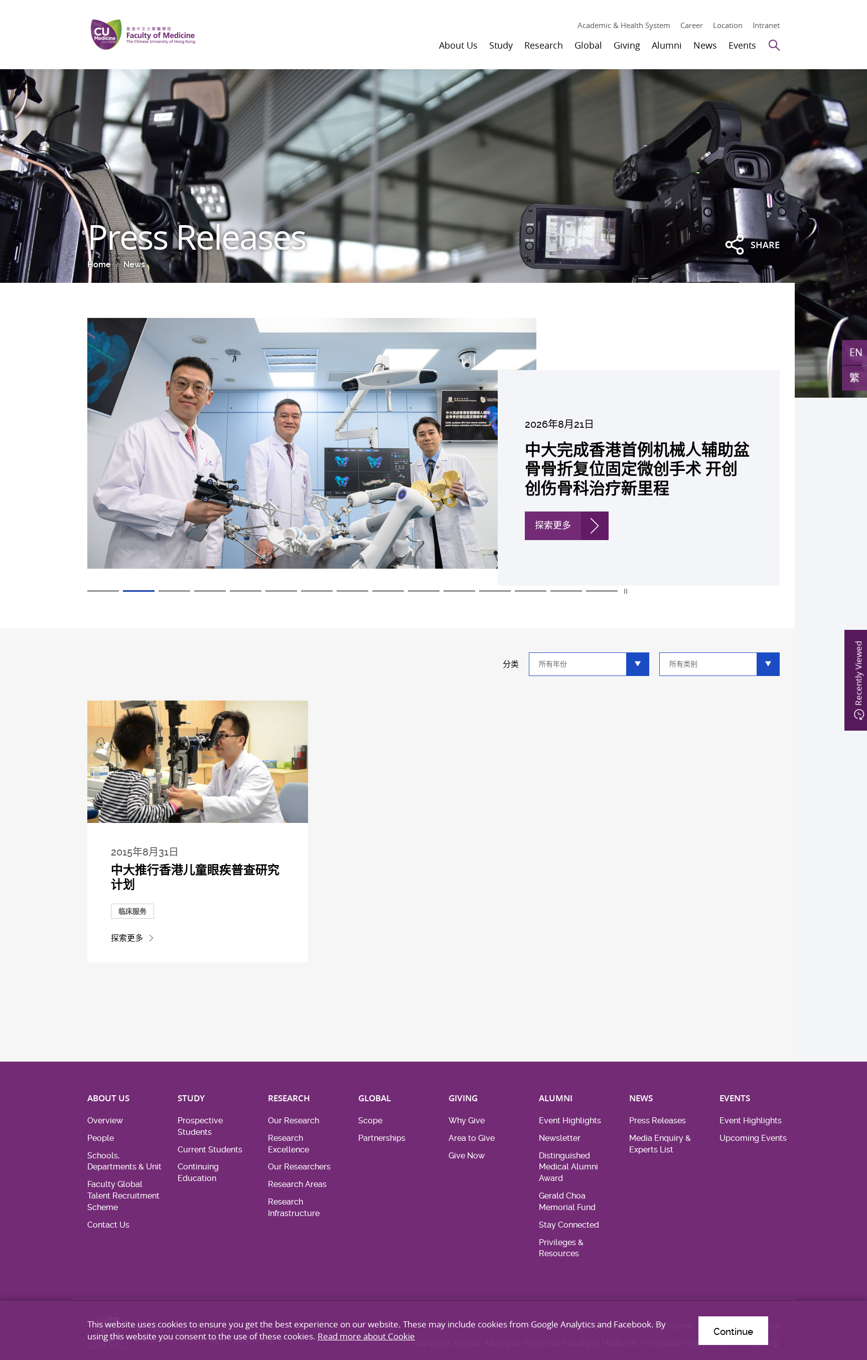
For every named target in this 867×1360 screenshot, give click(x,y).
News (134, 264)
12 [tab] (495, 591)
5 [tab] (245, 591)
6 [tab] (281, 591)
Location (728, 25)
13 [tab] (530, 591)
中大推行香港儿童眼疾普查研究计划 (195, 877)
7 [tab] (317, 591)
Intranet (766, 25)
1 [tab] (103, 591)
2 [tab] (139, 591)
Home (99, 264)
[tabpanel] (433, 452)
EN (855, 352)
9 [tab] (388, 591)
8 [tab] (352, 591)
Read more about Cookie (366, 1336)
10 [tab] (424, 591)
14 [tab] (566, 591)
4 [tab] (210, 591)
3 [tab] (174, 591)
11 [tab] (459, 591)
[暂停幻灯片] (626, 591)
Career (691, 25)
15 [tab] (602, 591)
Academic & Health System (623, 25)
